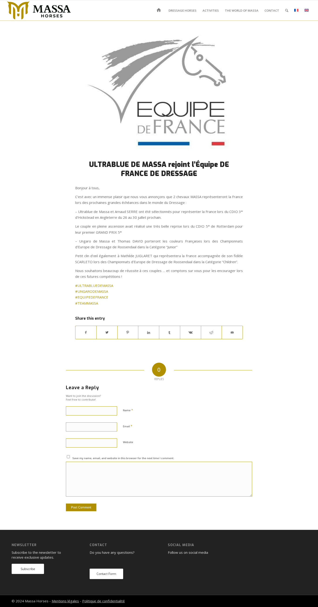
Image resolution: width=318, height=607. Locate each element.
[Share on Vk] (190, 332)
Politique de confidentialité (103, 601)
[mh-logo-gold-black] (38, 10)
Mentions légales (65, 601)
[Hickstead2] (159, 93)
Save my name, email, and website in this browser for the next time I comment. (123, 458)
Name (128, 410)
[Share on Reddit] (211, 332)
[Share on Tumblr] (169, 332)
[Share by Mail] (232, 332)
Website (128, 442)
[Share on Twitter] (107, 332)
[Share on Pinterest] (128, 332)
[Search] (286, 10)
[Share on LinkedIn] (148, 332)
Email (127, 426)
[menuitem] (160, 10)
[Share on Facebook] (85, 332)
